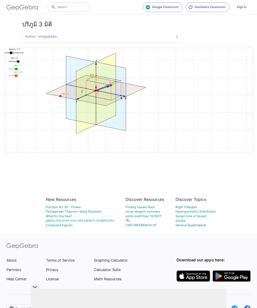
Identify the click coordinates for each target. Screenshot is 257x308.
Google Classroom (165, 7)
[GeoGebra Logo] (22, 7)
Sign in (242, 7)
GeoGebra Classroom (210, 7)
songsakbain (47, 36)
